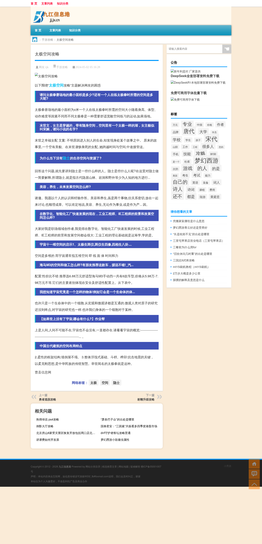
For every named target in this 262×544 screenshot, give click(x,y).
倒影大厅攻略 (44, 426)
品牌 (175, 132)
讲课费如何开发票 (47, 439)
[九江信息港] (52, 8)
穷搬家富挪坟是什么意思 (188, 221)
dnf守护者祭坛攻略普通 (116, 433)
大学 (203, 131)
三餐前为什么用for (184, 247)
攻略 (201, 153)
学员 (214, 132)
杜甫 (187, 161)
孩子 (198, 140)
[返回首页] (253, 463)
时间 (213, 154)
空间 (60, 85)
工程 (195, 146)
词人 (216, 182)
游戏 (187, 168)
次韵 (175, 169)
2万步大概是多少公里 (186, 273)
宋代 (211, 138)
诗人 (178, 188)
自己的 (180, 181)
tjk (47, 67)
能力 (207, 175)
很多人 (208, 146)
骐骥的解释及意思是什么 (188, 280)
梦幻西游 (206, 160)
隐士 (66, 158)
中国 (199, 125)
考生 (185, 175)
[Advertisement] (123, 515)
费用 (212, 190)
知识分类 (62, 3)
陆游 (203, 197)
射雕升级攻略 (146, 399)
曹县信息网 (43, 372)
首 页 (34, 3)
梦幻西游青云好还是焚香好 (190, 227)
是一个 (176, 161)
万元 (175, 125)
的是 (216, 168)
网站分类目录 (93, 466)
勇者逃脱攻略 (47, 399)
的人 (202, 167)
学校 (177, 139)
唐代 (188, 131)
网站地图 (124, 466)
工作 (185, 147)
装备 (205, 182)
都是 (191, 196)
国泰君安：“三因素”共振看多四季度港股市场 (129, 426)
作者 (220, 124)
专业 (187, 123)
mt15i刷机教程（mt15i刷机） (191, 267)
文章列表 (47, 3)
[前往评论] (253, 473)
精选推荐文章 (109, 466)
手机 (175, 154)
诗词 (190, 189)
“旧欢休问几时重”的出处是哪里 (192, 254)
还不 (177, 196)
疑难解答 (135, 466)
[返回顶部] (253, 484)
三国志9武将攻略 (184, 260)
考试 (196, 175)
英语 (195, 182)
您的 (221, 146)
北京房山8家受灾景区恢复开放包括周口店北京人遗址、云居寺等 (66, 433)
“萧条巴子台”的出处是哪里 (117, 419)
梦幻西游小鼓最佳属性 (115, 439)
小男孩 (227, 466)
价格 (209, 124)
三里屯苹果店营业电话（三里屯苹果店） (199, 240)
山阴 (175, 146)
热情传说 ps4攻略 (47, 419)
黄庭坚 (215, 196)
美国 (175, 175)
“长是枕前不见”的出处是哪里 (191, 234)
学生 (188, 140)
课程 (202, 190)
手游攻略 (47, 39)
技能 (187, 153)
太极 (52, 85)
